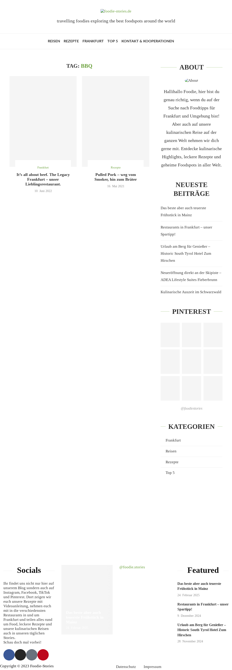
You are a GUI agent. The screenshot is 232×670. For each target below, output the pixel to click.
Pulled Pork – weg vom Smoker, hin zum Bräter (115, 177)
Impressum (152, 667)
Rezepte (71, 41)
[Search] (182, 41)
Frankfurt (93, 41)
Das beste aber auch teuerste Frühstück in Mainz (85, 617)
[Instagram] (20, 654)
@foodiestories (191, 408)
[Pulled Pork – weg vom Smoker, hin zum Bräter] (115, 121)
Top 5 (112, 41)
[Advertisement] (191, 515)
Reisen (54, 41)
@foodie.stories (132, 567)
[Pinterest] (43, 654)
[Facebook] (9, 654)
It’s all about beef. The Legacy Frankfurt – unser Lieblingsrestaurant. (43, 179)
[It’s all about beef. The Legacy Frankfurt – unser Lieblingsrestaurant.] (43, 121)
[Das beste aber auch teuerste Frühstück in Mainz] (87, 599)
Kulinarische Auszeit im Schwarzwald (191, 292)
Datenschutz (126, 667)
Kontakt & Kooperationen (147, 41)
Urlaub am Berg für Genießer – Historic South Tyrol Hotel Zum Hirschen (186, 253)
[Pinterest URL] (170, 335)
